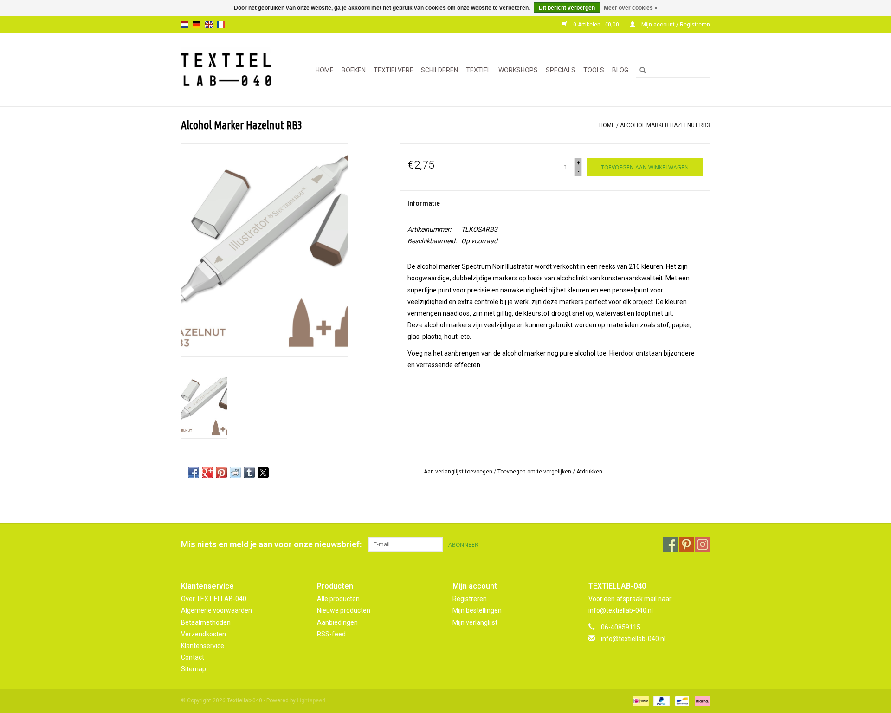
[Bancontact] (681, 701)
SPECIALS (560, 70)
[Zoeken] (643, 70)
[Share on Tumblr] (249, 472)
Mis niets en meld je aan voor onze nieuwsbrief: (271, 544)
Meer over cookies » (631, 8)
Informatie (423, 203)
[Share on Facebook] (193, 472)
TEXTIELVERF (393, 70)
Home (325, 70)
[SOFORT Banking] (700, 701)
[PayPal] (660, 701)
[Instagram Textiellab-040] (702, 544)
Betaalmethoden (206, 622)
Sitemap (193, 669)
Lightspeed (311, 700)
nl (184, 24)
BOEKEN (354, 70)
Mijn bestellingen (477, 610)
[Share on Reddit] (235, 472)
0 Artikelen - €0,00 (596, 24)
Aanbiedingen (337, 622)
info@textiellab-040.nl (633, 638)
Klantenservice (202, 645)
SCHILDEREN (439, 70)
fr (221, 24)
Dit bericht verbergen (567, 8)
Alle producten (338, 599)
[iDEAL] (639, 701)
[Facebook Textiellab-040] (670, 544)
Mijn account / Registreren (675, 24)
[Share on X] (263, 472)
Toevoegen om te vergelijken (535, 471)
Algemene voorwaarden (216, 610)
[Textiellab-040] (230, 69)
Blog (620, 70)
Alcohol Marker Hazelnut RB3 (665, 125)
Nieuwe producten (343, 610)
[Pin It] (221, 472)
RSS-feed (331, 634)
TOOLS (593, 70)
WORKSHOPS (518, 70)
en (209, 24)
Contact (192, 657)
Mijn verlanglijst (474, 622)
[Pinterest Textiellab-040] (686, 544)
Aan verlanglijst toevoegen (459, 471)
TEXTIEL (478, 70)
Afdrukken (589, 471)
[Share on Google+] (207, 472)
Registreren (469, 599)
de (196, 24)
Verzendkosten (203, 634)
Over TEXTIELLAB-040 (213, 599)
